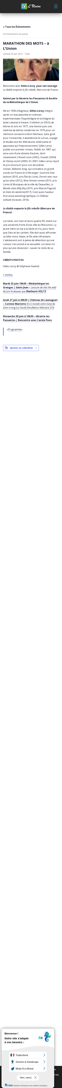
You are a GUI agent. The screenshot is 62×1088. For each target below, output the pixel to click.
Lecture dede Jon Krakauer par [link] (29, 287)
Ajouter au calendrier (21, 347)
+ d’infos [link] (8, 275)
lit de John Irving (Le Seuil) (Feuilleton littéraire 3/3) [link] (30, 303)
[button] (56, 6)
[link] (31, 6)
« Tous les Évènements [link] (17, 26)
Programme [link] (14, 329)
